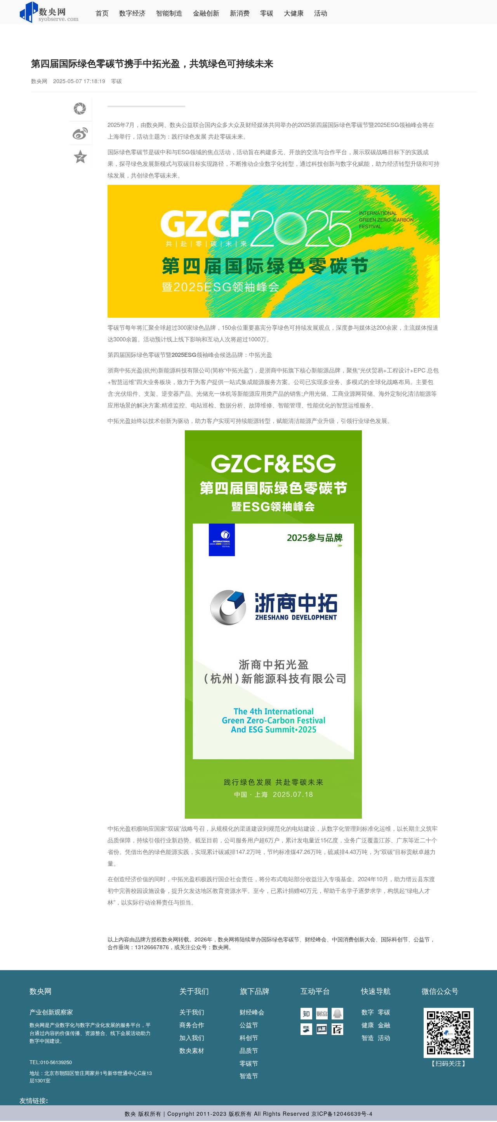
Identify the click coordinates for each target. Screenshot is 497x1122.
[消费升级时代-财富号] (322, 1013)
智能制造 (169, 12)
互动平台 (315, 991)
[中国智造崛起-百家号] (337, 1028)
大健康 (294, 12)
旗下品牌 (254, 991)
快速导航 (376, 991)
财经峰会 (252, 1011)
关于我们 (194, 991)
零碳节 (249, 1063)
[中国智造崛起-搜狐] (306, 1028)
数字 (367, 1011)
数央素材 (191, 1050)
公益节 (249, 1024)
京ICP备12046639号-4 (342, 1113)
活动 (320, 12)
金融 (384, 1024)
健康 (367, 1024)
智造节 (249, 1075)
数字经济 (132, 12)
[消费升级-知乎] (306, 1013)
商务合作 (191, 1024)
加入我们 (191, 1037)
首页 (102, 12)
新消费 (240, 12)
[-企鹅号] (337, 1013)
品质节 (249, 1050)
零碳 (266, 12)
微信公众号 (440, 991)
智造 (367, 1037)
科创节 (249, 1037)
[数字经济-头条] (322, 1028)
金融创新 (206, 12)
